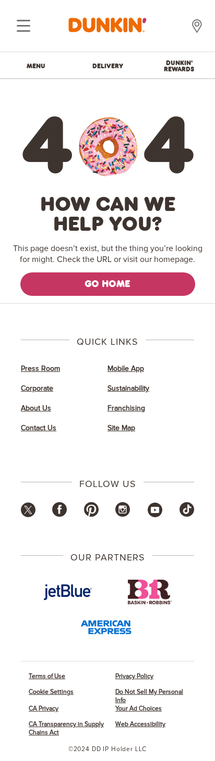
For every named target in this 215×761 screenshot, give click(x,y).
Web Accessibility (140, 724)
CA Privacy (43, 708)
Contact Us (38, 428)
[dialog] (23, 26)
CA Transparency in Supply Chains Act (66, 728)
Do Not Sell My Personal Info (149, 696)
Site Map (121, 428)
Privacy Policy (134, 676)
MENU (36, 65)
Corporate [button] (37, 388)
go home (107, 283)
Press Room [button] (40, 368)
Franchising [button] (126, 408)
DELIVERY (107, 65)
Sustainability (128, 388)
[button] (28, 515)
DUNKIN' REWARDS (179, 65)
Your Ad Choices (138, 708)
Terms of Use (47, 676)
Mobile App (126, 368)
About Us (36, 408)
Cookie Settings (51, 692)
